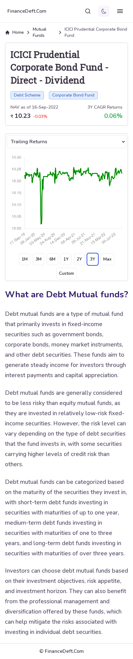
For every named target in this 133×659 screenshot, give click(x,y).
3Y (92, 259)
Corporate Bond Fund (73, 95)
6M (52, 259)
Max (107, 259)
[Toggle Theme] (103, 11)
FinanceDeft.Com (26, 11)
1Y (66, 259)
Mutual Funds (39, 32)
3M (38, 259)
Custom (66, 273)
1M (25, 259)
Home (18, 32)
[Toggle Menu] (120, 11)
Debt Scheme (27, 95)
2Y (79, 259)
